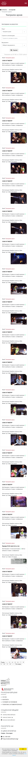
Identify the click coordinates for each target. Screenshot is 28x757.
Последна (18, 664)
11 (7, 664)
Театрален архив (9, 57)
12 (10, 664)
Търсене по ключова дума (8, 35)
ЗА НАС (4, 697)
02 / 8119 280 (6, 736)
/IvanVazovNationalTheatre (8, 714)
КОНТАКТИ (5, 699)
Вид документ (5, 42)
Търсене (15, 50)
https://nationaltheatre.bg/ (10, 739)
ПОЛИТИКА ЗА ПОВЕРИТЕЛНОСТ (12, 704)
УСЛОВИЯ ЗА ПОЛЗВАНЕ (9, 702)
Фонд (3, 29)
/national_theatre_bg (7, 717)
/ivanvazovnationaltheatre (8, 720)
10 (4, 664)
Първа (3, 662)
